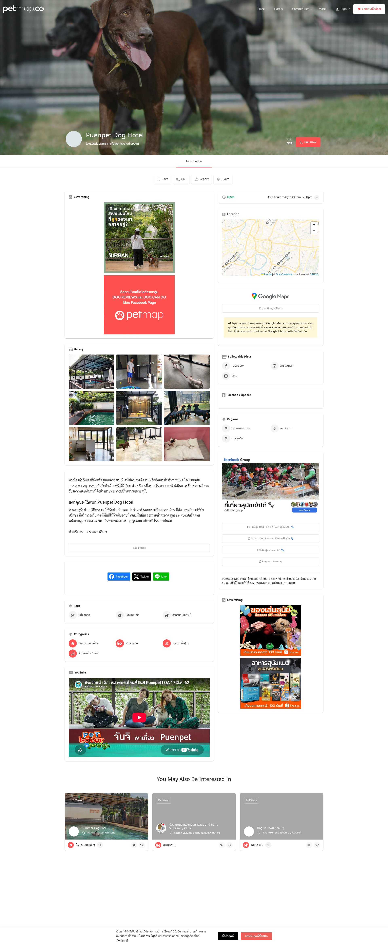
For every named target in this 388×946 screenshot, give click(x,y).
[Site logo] (24, 8)
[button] (270, 247)
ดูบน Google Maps (272, 308)
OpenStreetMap (284, 274)
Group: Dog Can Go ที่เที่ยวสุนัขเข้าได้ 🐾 (272, 527)
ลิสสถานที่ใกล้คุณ (371, 9)
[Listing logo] (74, 139)
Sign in (345, 9)
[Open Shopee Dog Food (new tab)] (270, 683)
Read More (139, 548)
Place (261, 9)
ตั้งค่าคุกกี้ (122, 941)
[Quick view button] (134, 845)
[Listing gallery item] (91, 372)
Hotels (278, 9)
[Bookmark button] (142, 845)
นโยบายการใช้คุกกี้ (147, 936)
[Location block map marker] (267, 244)
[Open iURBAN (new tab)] (139, 237)
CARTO (314, 274)
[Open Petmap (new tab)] (139, 304)
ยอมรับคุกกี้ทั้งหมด (256, 936)
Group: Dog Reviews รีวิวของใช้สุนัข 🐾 (271, 539)
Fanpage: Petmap (272, 562)
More (322, 9)
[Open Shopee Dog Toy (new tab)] (270, 630)
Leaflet (268, 274)
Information (194, 161)
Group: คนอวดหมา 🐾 (272, 550)
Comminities (300, 9)
